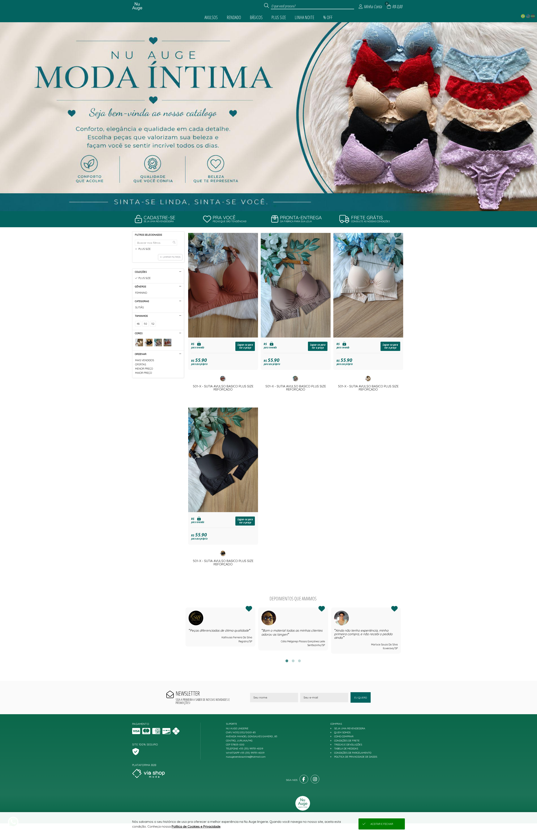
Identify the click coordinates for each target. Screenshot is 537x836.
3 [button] (275, 206)
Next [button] (401, 630)
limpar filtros (171, 257)
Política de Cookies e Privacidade (196, 826)
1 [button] (262, 206)
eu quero (360, 697)
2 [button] (268, 206)
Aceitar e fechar (381, 824)
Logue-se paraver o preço (245, 346)
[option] (268, 116)
